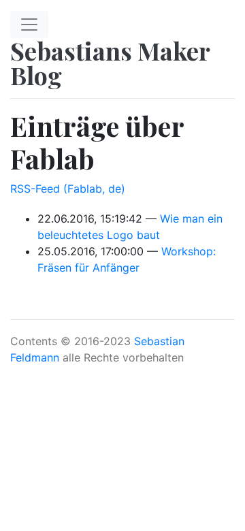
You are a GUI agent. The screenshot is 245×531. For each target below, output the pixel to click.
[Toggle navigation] (29, 24)
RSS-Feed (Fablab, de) (67, 188)
